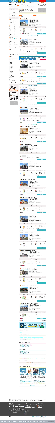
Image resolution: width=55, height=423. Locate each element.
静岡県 (17, 408)
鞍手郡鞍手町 (29, 337)
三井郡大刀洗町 (41, 337)
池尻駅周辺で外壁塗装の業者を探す (24, 351)
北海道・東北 (10, 404)
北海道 (13, 404)
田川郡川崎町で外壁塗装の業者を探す (24, 352)
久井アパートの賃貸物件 (24, 87)
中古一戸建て (33, 407)
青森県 (15, 404)
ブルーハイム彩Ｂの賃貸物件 (24, 18)
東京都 (13, 406)
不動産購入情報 (26, 405)
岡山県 (15, 410)
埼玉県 (17, 406)
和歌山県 (23, 409)
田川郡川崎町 (21, 337)
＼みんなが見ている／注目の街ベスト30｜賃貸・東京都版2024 (42, 374)
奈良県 (20, 409)
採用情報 (45, 416)
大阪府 (13, 409)
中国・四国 (10, 410)
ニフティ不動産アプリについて (41, 405)
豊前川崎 (21, 332)
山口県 (20, 410)
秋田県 (20, 404)
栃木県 (23, 406)
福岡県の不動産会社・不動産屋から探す (25, 346)
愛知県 (13, 408)
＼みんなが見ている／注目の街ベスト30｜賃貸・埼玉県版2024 (23, 374)
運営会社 (33, 416)
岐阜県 (15, 408)
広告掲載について (40, 407)
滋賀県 (19, 409)
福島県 (13, 405)
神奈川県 (16, 406)
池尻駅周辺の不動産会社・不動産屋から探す (25, 344)
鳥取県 (17, 410)
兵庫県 (15, 409)
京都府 (17, 409)
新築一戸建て (29, 407)
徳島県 (22, 410)
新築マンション (30, 406)
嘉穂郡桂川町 (33, 337)
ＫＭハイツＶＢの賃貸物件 (24, 61)
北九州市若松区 (22, 339)
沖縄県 (16, 412)
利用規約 (42, 416)
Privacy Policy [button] (43, 421)
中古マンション (34, 406)
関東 (9, 406)
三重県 (19, 408)
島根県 (19, 410)
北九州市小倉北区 (31, 339)
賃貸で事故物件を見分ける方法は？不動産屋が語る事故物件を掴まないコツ (36, 374)
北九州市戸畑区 (26, 339)
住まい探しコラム (27, 411)
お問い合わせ (39, 406)
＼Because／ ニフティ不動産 (41, 404)
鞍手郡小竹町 (25, 337)
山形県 (22, 404)
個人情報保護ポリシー (38, 416)
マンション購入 (26, 406)
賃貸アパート (31, 404)
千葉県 (19, 406)
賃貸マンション (28, 404)
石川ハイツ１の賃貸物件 (24, 107)
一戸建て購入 (26, 407)
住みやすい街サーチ (27, 410)
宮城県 (19, 404)
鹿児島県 (14, 412)
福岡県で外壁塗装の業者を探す (24, 353)
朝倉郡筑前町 (37, 337)
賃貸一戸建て (35, 404)
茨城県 (21, 406)
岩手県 (17, 404)
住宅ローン (26, 412)
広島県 (13, 410)
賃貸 (25, 404)
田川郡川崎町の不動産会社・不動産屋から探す (26, 345)
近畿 (9, 409)
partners (16, 421)
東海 (9, 408)
